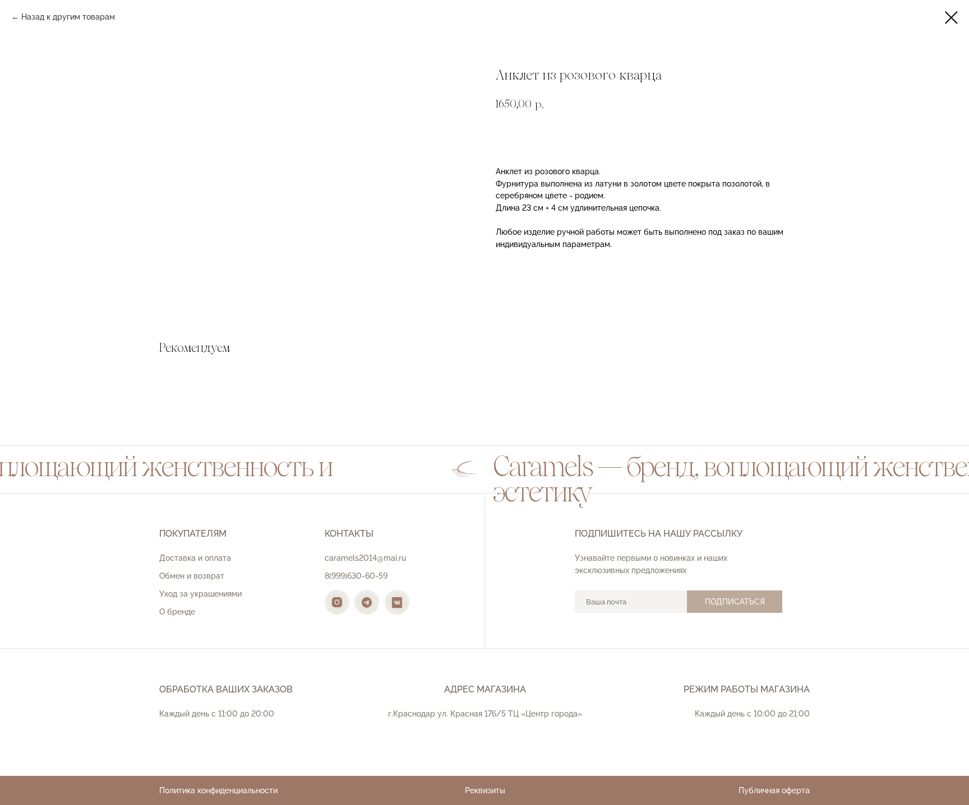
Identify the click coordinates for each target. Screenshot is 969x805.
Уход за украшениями (200, 593)
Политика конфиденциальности (218, 790)
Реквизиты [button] (485, 790)
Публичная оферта (774, 790)
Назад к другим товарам (68, 16)
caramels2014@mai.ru (365, 557)
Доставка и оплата (195, 557)
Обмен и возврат (191, 575)
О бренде (177, 611)
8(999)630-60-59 (356, 575)
